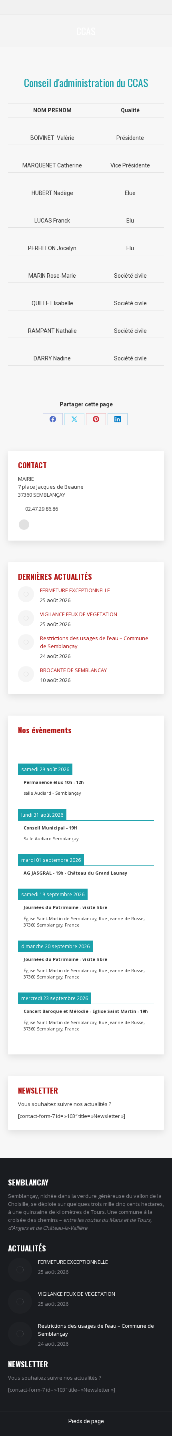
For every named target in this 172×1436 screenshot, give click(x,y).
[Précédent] (31, 748)
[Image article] (26, 594)
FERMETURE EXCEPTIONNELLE (75, 590)
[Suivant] (140, 748)
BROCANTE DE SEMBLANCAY (73, 670)
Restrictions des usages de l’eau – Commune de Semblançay (94, 642)
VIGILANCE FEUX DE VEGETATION (78, 614)
